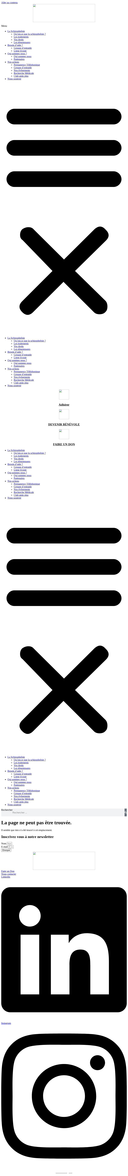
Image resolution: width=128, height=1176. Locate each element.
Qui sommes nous (22, 56)
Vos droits (19, 39)
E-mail (4, 846)
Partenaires (19, 59)
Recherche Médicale (24, 73)
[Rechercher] (126, 812)
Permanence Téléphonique (27, 64)
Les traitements (21, 36)
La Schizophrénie (16, 31)
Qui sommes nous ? (17, 53)
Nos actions (13, 62)
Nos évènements (22, 70)
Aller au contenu (9, 2)
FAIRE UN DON (64, 444)
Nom (4, 843)
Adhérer (64, 404)
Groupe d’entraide (23, 48)
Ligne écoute (20, 50)
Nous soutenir (14, 78)
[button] (64, 208)
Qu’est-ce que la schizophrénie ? (30, 34)
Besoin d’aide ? (15, 45)
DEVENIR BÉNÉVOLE (64, 424)
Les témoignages (22, 42)
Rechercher (6, 810)
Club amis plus (21, 76)
